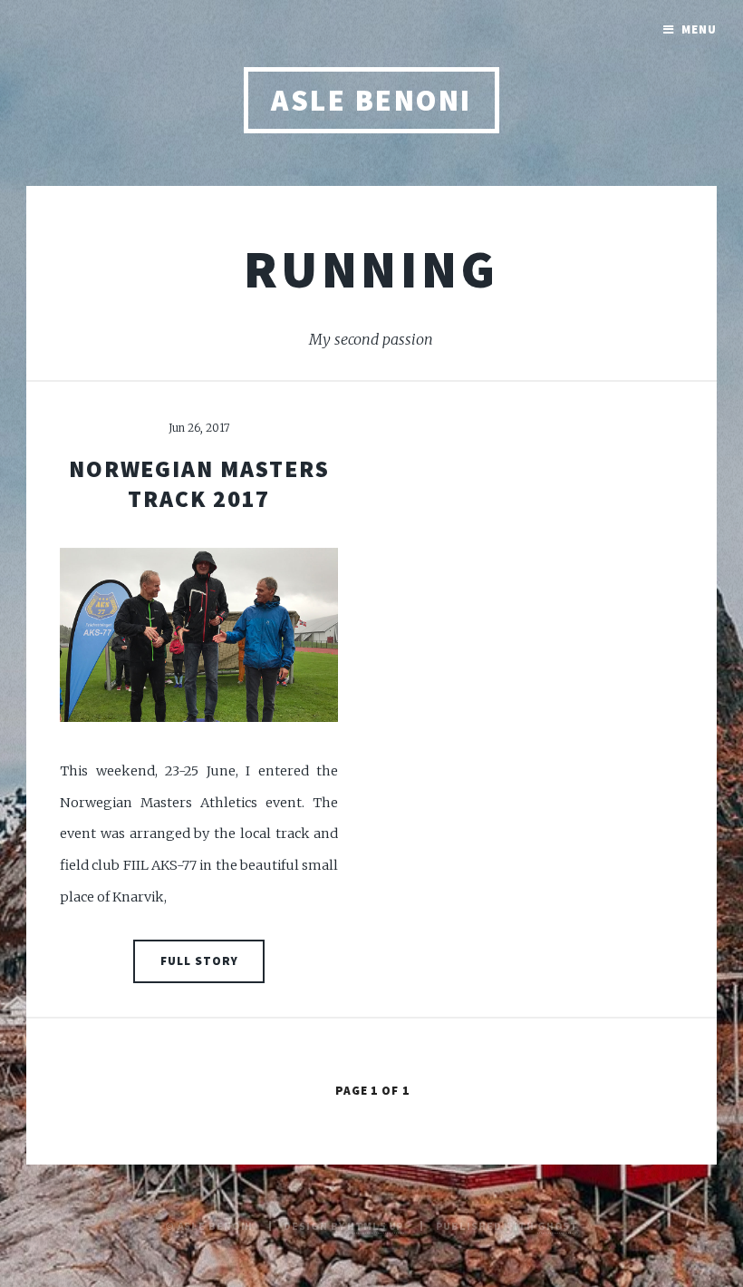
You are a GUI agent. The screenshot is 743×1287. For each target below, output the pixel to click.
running (371, 268)
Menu (699, 29)
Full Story (199, 961)
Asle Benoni (371, 100)
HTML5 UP (375, 1226)
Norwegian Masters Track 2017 (199, 483)
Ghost (557, 1226)
